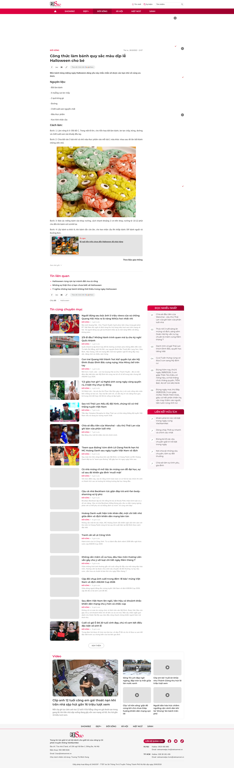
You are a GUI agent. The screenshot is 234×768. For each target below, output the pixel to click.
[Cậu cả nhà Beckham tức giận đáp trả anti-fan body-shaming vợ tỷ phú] (64, 499)
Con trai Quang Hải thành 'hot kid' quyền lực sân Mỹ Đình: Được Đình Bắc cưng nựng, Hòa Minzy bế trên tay (111, 362)
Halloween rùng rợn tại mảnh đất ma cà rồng (75, 281)
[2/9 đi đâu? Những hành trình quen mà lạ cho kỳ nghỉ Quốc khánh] (64, 345)
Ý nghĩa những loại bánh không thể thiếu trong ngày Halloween (84, 289)
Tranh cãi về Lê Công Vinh (96, 535)
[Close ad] (175, 18)
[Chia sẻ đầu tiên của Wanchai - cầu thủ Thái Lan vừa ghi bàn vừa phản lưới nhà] (64, 434)
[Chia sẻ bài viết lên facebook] (52, 67)
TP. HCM (147, 754)
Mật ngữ (136, 11)
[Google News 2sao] (82, 67)
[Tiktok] (182, 741)
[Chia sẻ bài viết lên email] (61, 67)
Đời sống (102, 11)
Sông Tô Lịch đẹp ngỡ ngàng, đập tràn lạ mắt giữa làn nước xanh (137, 680)
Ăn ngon (83, 238)
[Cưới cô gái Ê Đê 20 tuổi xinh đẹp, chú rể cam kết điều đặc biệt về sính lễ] (64, 631)
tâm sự (167, 453)
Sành (152, 11)
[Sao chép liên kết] (66, 67)
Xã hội (119, 11)
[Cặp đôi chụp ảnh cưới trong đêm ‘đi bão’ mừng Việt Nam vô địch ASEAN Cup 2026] (64, 587)
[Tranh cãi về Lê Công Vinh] (64, 543)
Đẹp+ (86, 11)
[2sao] (55, 11)
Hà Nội (146, 747)
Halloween (64, 300)
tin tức (170, 418)
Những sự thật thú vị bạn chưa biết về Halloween (77, 285)
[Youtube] (176, 741)
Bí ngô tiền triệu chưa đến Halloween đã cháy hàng (101, 242)
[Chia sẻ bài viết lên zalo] (56, 67)
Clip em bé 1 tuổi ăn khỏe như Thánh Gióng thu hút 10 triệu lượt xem (167, 680)
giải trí (167, 442)
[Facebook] (169, 741)
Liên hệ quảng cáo (154, 741)
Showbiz (70, 11)
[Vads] (175, 46)
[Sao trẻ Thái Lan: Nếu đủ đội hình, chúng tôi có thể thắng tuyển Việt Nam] (64, 412)
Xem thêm (96, 645)
